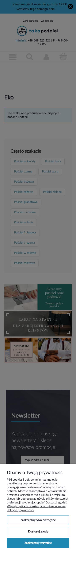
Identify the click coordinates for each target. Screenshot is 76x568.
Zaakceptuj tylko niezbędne (38, 520)
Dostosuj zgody (38, 531)
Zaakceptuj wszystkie (38, 543)
